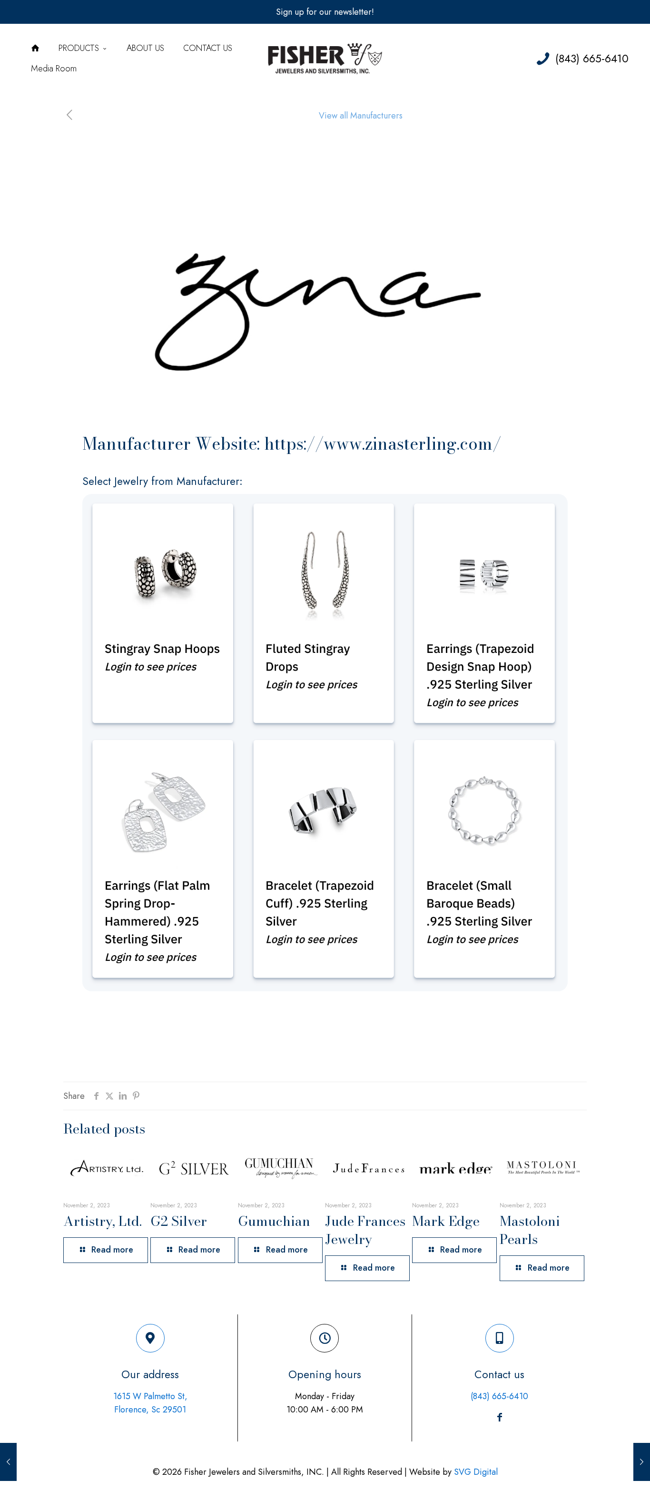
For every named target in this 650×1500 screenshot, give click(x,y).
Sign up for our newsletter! (325, 12)
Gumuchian (274, 1221)
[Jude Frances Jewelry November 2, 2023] (641, 1462)
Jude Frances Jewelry (365, 1230)
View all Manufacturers (361, 115)
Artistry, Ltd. (102, 1221)
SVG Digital (476, 1472)
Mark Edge (446, 1221)
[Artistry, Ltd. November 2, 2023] (8, 1462)
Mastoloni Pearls (530, 1230)
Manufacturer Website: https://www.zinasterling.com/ (291, 443)
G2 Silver (178, 1221)
